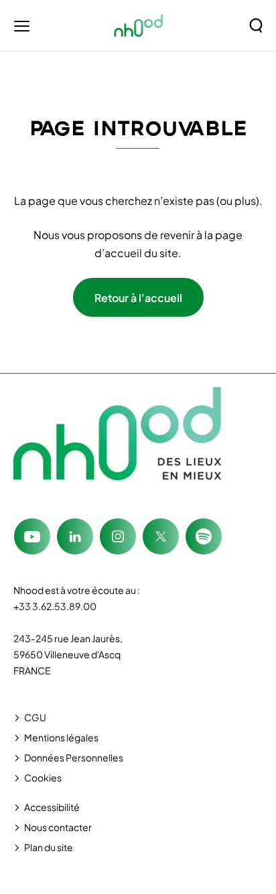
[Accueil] (139, 25)
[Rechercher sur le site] (256, 25)
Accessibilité (52, 807)
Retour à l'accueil (138, 298)
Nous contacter (58, 827)
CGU (35, 717)
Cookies (43, 777)
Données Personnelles (73, 757)
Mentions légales (61, 737)
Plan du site (48, 847)
